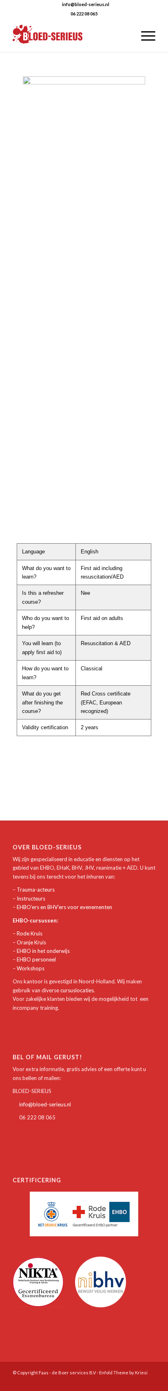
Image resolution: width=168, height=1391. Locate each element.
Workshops (30, 968)
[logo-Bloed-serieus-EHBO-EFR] (70, 35)
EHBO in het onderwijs (43, 951)
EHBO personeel (36, 959)
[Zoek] (125, 35)
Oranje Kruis (31, 942)
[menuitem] (125, 35)
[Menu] (144, 35)
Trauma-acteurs (36, 889)
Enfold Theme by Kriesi (123, 1372)
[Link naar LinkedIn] (149, 1381)
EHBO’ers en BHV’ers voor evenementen (64, 907)
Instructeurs (31, 898)
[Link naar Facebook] (137, 1381)
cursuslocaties (77, 990)
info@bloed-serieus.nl (45, 1104)
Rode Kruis (29, 933)
